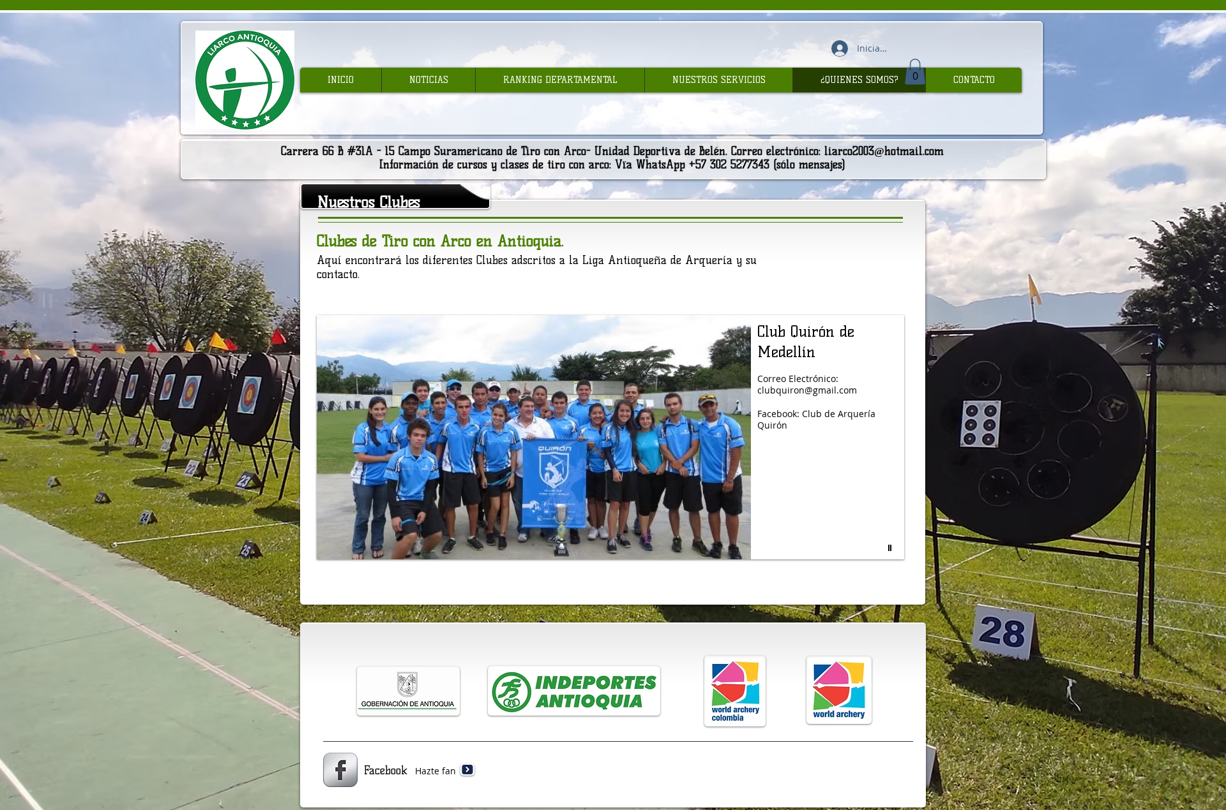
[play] (891, 548)
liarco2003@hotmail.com (884, 151)
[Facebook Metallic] (340, 770)
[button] (915, 72)
